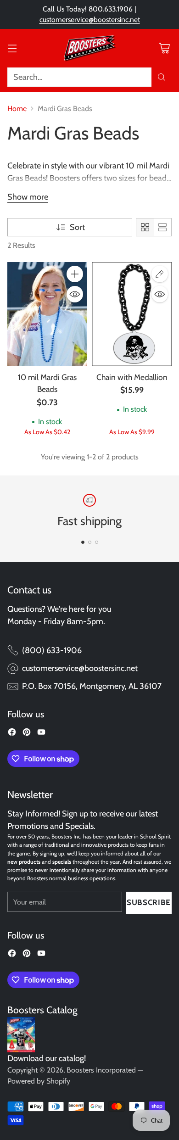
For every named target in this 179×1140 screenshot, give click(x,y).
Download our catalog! (46, 1058)
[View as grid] (145, 227)
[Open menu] (12, 48)
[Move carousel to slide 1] (82, 542)
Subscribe (149, 902)
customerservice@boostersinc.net (89, 19)
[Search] (161, 77)
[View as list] (162, 227)
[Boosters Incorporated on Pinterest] (26, 733)
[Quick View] (75, 294)
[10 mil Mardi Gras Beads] (47, 314)
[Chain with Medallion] (132, 314)
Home (17, 108)
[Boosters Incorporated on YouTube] (41, 733)
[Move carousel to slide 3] (96, 542)
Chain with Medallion (132, 377)
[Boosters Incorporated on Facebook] (11, 733)
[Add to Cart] (75, 274)
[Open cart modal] (164, 48)
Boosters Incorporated (101, 1070)
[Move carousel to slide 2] (89, 542)
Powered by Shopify (38, 1081)
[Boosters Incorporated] (89, 48)
